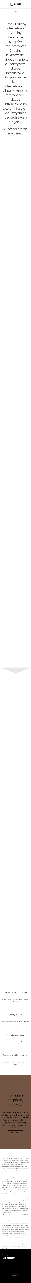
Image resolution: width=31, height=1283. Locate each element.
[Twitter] (25, 1269)
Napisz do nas (15, 1133)
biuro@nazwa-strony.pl (13, 877)
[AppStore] (5, 1269)
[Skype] (22, 1269)
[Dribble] (8, 1269)
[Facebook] (12, 1269)
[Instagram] (18, 1269)
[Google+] (15, 1269)
